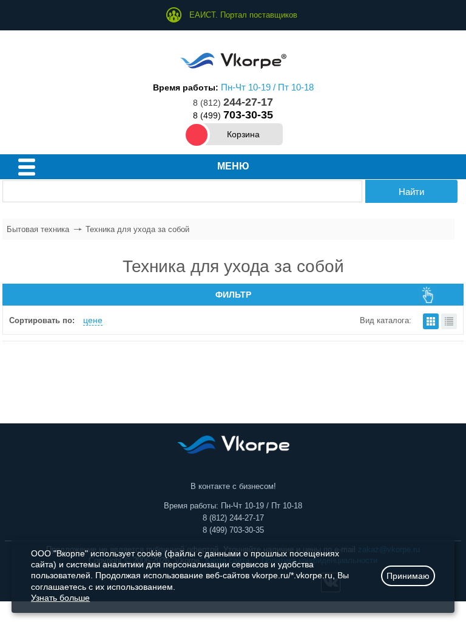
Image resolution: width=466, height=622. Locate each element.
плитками (431, 321)
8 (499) (233, 115)
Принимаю (408, 576)
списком (449, 321)
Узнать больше (60, 598)
